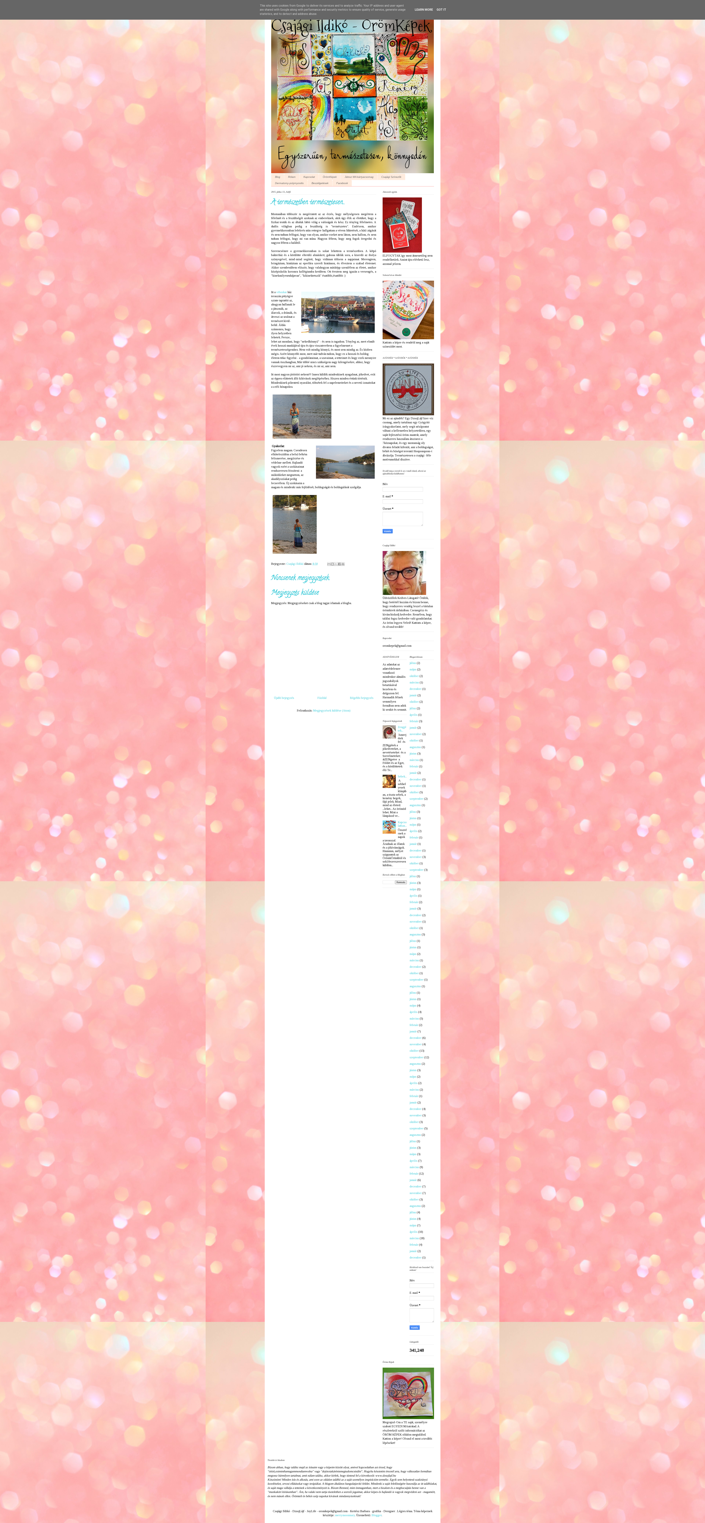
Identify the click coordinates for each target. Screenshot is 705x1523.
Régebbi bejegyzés (361, 697)
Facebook (342, 183)
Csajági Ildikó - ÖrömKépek (350, 26)
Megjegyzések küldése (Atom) (331, 710)
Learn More (424, 9)
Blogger (377, 1515)
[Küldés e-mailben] (329, 564)
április (413, 714)
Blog (277, 176)
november (416, 734)
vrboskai (281, 292)
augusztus (415, 747)
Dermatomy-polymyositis (289, 183)
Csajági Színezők (391, 176)
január (413, 695)
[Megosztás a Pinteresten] (343, 564)
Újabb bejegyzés (284, 697)
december (416, 688)
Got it (441, 9)
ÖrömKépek (330, 176)
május (413, 669)
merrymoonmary (345, 1515)
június (413, 753)
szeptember (417, 798)
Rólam (292, 176)
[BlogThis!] (332, 564)
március (414, 682)
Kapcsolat (309, 176)
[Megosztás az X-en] (336, 564)
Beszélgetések (320, 183)
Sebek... (402, 776)
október (414, 676)
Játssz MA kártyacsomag (359, 176)
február (414, 721)
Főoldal (322, 697)
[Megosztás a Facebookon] (339, 564)
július (413, 663)
